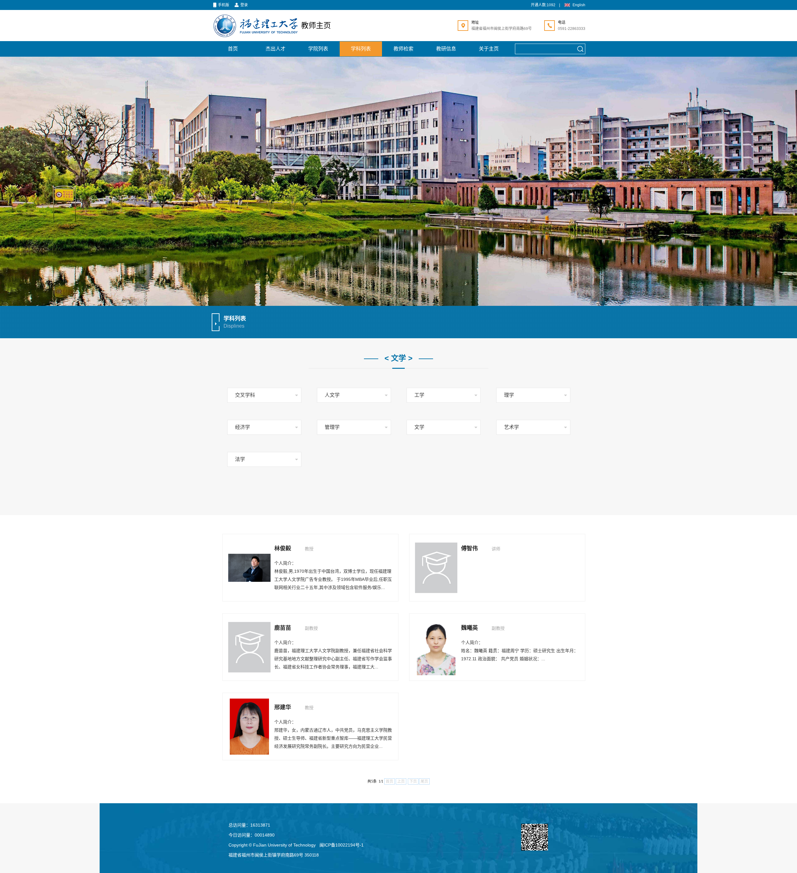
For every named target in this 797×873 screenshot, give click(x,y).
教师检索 (403, 48)
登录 (244, 5)
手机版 (223, 5)
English (579, 5)
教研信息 (446, 48)
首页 (233, 48)
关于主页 (489, 48)
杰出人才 (275, 48)
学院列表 (318, 48)
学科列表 (361, 48)
